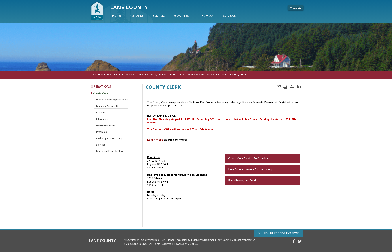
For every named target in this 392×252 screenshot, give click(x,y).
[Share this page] (279, 87)
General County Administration (195, 74)
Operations (221, 74)
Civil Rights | (168, 240)
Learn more (155, 139)
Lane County (96, 74)
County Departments (134, 74)
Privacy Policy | (132, 240)
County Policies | (151, 240)
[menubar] (176, 15)
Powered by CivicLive (186, 244)
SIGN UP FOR (280, 233)
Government (113, 74)
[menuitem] (119, 15)
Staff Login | (224, 240)
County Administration (162, 74)
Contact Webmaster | (244, 240)
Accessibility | (184, 240)
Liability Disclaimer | (204, 240)
